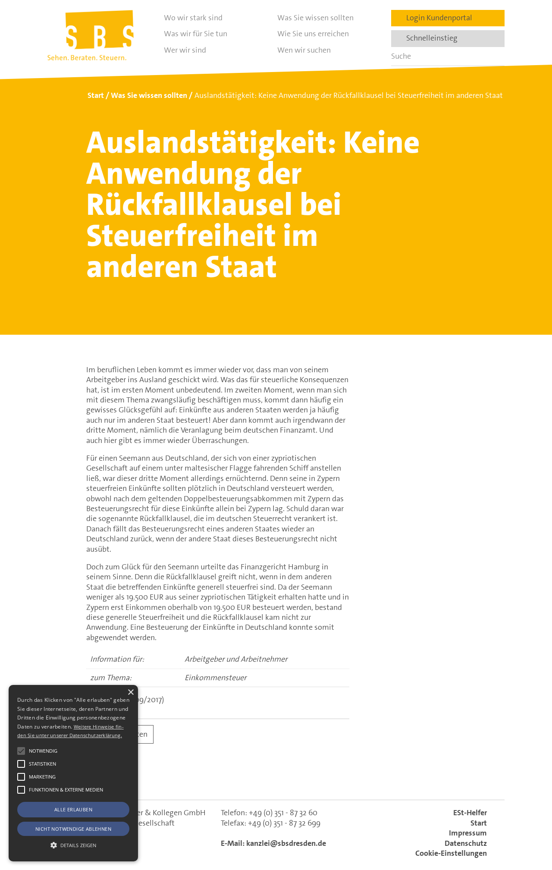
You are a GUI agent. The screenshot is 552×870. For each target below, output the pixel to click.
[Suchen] (495, 56)
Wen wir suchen (304, 50)
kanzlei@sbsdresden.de (286, 843)
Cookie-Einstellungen (451, 853)
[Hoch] (529, 819)
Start (478, 823)
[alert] (73, 773)
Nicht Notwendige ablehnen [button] (73, 829)
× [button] (130, 692)
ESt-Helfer (470, 812)
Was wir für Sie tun (195, 33)
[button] (21, 751)
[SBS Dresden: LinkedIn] (238, 778)
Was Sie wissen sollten (315, 18)
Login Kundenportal (436, 18)
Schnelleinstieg (429, 38)
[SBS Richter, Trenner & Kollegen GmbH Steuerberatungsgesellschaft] (90, 35)
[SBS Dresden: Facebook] (276, 778)
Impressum (468, 833)
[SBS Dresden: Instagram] (313, 778)
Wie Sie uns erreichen (313, 33)
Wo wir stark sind (193, 18)
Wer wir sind (185, 50)
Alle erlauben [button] (73, 809)
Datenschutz (466, 843)
